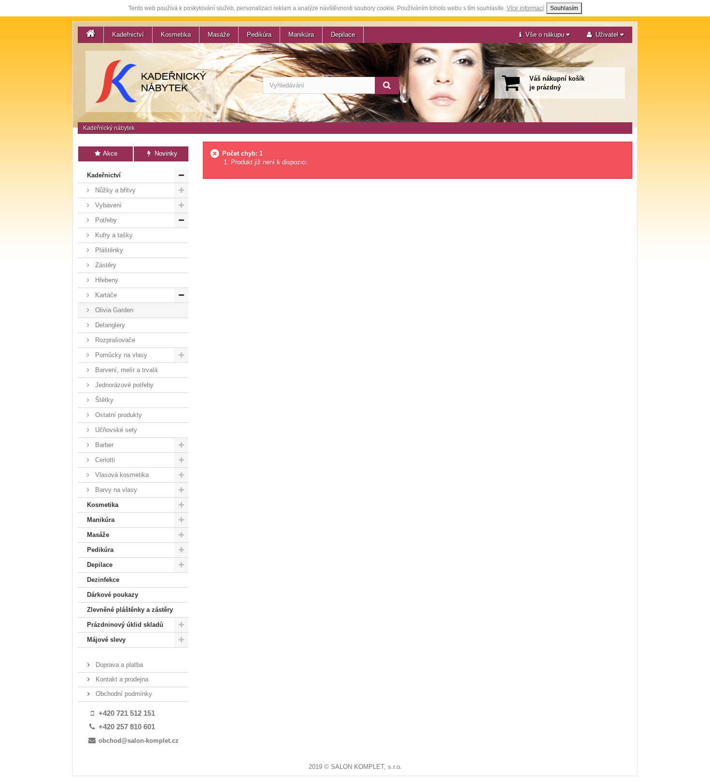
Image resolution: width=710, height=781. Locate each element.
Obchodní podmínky (123, 693)
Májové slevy (106, 639)
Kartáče (105, 295)
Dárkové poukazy (112, 594)
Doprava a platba (118, 664)
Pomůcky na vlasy (120, 355)
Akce (109, 153)
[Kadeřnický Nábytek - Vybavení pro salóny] (150, 81)
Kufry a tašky (113, 235)
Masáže (219, 34)
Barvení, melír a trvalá (125, 370)
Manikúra (301, 34)
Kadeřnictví (128, 34)
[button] (544, 35)
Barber (103, 444)
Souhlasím (564, 8)
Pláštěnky (108, 250)
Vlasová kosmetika (121, 474)
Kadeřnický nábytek (109, 128)
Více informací (525, 8)
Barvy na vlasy (115, 489)
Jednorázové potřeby (123, 385)
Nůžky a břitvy (114, 190)
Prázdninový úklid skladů (125, 624)
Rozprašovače (114, 340)
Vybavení (107, 205)
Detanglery (109, 325)
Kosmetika (176, 34)
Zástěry (104, 265)
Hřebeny (105, 280)
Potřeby (105, 220)
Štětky (103, 400)
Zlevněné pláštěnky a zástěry (130, 609)
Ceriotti (104, 459)
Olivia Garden (113, 310)
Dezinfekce (103, 579)
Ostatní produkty (117, 415)
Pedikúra (259, 34)
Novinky (165, 153)
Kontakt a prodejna (121, 679)
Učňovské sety (115, 430)
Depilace (343, 34)
